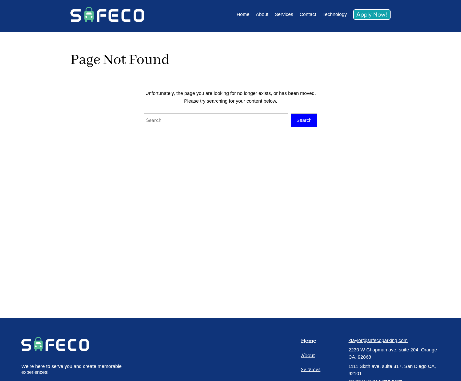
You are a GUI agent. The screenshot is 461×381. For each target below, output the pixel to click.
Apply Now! (371, 14)
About (308, 355)
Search (304, 120)
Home (308, 340)
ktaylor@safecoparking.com (378, 340)
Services (310, 369)
